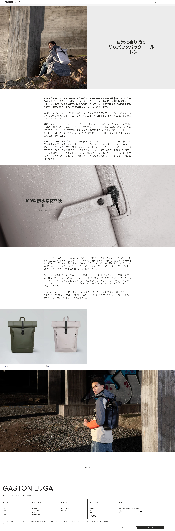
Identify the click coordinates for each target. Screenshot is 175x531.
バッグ (4, 508)
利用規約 (33, 512)
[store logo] (11, 2)
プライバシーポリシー (36, 510)
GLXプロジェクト (6, 512)
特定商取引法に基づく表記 (37, 514)
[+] (171, 4)
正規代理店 (34, 516)
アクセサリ (5, 510)
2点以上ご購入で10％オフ (78, 4)
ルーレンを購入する (15, 414)
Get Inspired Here (44, 211)
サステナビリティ (64, 510)
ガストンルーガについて (66, 508)
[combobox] (157, 2)
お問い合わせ (34, 508)
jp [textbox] (164, 2)
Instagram (92, 508)
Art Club (4, 514)
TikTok (91, 512)
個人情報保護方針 (96, 522)
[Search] (155, 1)
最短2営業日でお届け (98, 4)
